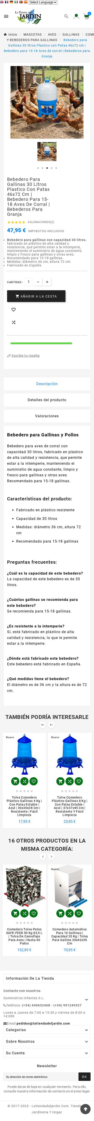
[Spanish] (26, 2)
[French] (7, 2)
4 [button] (51, 168)
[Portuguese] (21, 2)
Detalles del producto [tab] (47, 400)
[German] (12, 2)
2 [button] (42, 168)
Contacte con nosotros (22, 991)
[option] (47, 151)
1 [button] (38, 168)
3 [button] (47, 168)
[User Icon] (76, 16)
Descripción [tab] (47, 384)
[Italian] (16, 2)
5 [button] (56, 168)
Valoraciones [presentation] (47, 416)
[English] (2, 2)
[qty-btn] (47, 282)
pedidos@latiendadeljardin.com (43, 1023)
